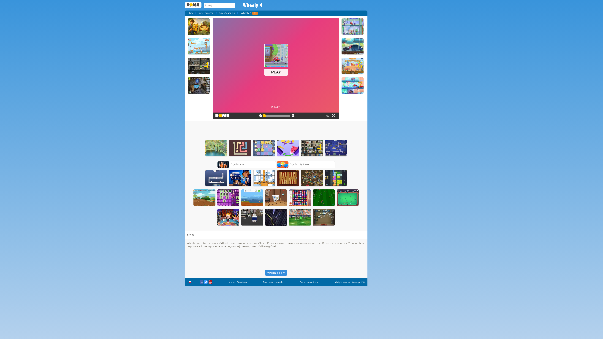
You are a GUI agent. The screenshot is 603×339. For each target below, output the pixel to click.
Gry (191, 13)
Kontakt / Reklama (237, 282)
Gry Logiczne (206, 13)
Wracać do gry (276, 272)
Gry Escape (237, 164)
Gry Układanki (227, 13)
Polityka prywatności (273, 282)
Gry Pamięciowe (299, 164)
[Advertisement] (276, 130)
